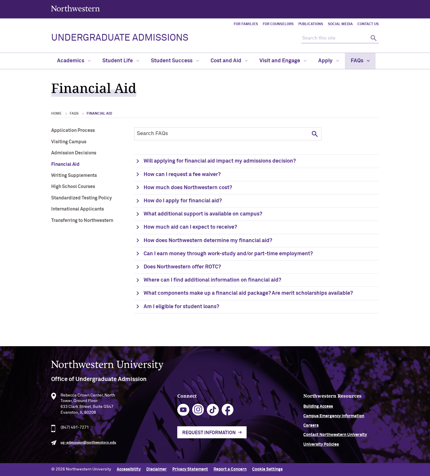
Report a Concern (230, 469)
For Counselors (278, 24)
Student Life (118, 60)
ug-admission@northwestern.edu (88, 442)
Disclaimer (156, 469)
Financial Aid (65, 164)
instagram (198, 410)
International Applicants (77, 209)
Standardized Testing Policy (81, 198)
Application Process (73, 130)
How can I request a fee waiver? (182, 174)
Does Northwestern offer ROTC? (182, 267)
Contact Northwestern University (335, 435)
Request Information (209, 432)
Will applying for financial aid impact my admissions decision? (220, 161)
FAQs (357, 60)
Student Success (172, 60)
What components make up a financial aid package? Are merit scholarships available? (248, 293)
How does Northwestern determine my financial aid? (208, 240)
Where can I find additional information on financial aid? (212, 280)
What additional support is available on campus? (203, 214)
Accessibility (129, 469)
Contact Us (368, 24)
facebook (228, 410)
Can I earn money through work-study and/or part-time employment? (228, 253)
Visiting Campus (68, 141)
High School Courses (73, 186)
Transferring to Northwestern (82, 220)
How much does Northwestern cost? (188, 187)
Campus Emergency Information (333, 416)
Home (56, 113)
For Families (246, 24)
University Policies (321, 444)
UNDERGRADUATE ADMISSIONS (119, 38)
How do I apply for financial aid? (183, 200)
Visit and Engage (280, 60)
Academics (71, 60)
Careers (311, 425)
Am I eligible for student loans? (181, 306)
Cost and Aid (226, 60)
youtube (183, 410)
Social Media (340, 24)
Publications (310, 24)
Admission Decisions (73, 153)
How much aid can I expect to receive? (190, 227)
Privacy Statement (190, 469)
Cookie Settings (267, 469)
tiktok (213, 410)
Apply (326, 60)
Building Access (318, 406)
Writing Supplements (74, 175)
